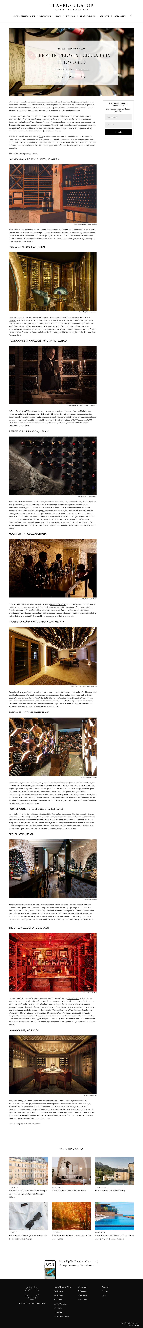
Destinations (14, 1188)
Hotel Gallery (58, 1312)
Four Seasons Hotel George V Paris (22, 817)
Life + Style (13, 1233)
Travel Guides (58, 1295)
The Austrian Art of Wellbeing (110, 1191)
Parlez (137, 1325)
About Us (105, 1287)
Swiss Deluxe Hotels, (87, 786)
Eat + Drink (58, 1299)
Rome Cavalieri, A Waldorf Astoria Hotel (26, 411)
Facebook (83, 1295)
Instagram (83, 1287)
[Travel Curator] (71, 7)
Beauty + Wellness (102, 1188)
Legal (104, 1295)
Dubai (41, 136)
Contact (105, 1291)
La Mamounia (24, 1106)
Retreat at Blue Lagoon (23, 502)
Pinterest (83, 1291)
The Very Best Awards (61, 1316)
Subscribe (83, 1299)
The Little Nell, (73, 998)
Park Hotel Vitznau (60, 786)
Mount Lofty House (58, 604)
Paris (45, 142)
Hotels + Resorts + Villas (71, 49)
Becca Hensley (83, 69)
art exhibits (69, 128)
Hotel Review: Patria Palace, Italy (69, 1191)
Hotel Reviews (57, 1188)
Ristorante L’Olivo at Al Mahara (40, 326)
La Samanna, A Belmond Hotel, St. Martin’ (78, 230)
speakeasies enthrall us (50, 102)
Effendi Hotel (76, 910)
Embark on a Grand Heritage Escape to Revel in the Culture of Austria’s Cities (28, 1194)
